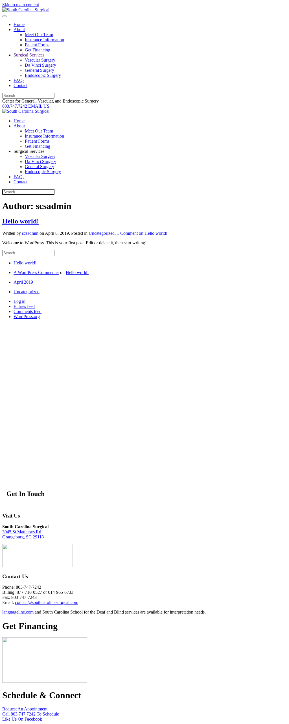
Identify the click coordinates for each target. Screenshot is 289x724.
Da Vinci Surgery (40, 65)
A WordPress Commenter (36, 272)
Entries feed (24, 306)
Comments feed (27, 311)
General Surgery (39, 70)
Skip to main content (20, 4)
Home (19, 24)
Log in (19, 301)
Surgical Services (29, 55)
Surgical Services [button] (29, 151)
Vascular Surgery (40, 60)
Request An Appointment (24, 708)
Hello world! (20, 221)
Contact (20, 85)
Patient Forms (37, 44)
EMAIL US (38, 106)
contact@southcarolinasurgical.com (46, 602)
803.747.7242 (14, 106)
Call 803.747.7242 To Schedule (30, 714)
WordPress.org (27, 316)
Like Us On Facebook (22, 719)
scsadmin (30, 233)
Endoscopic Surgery (43, 75)
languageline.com (18, 612)
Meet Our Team (39, 34)
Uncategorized (102, 233)
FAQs (19, 80)
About (19, 29)
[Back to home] (25, 9)
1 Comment (142, 233)
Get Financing (37, 49)
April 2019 (23, 282)
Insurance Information (44, 39)
